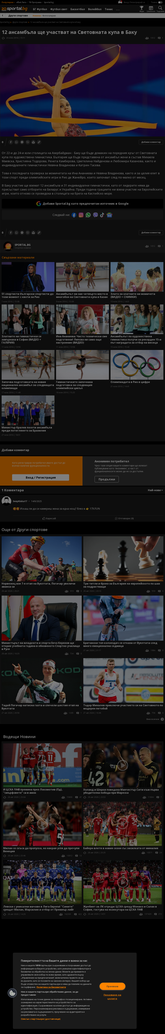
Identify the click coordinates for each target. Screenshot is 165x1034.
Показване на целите (112, 996)
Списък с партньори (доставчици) (40, 1018)
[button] (12, 993)
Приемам (112, 986)
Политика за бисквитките (51, 987)
